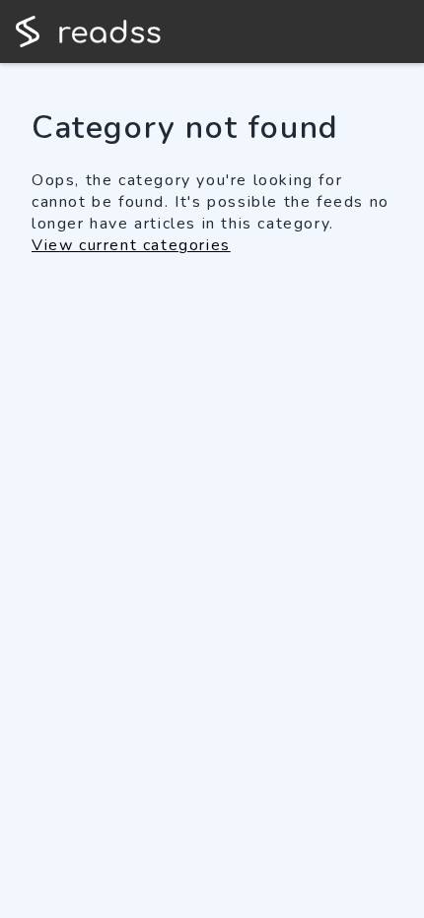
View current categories (131, 245)
